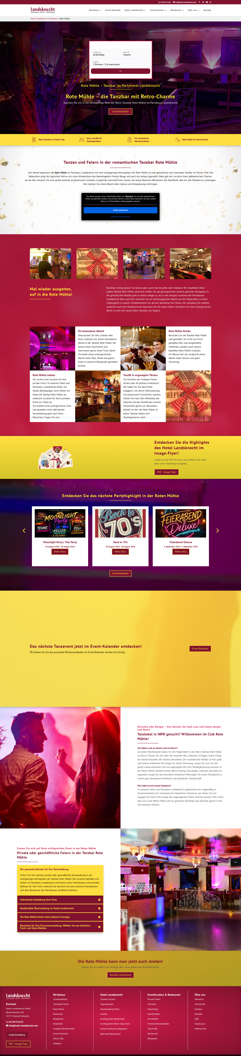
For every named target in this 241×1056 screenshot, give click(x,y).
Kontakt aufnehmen (120, 974)
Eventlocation (156, 995)
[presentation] (23, 530)
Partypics (57, 1043)
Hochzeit (152, 1004)
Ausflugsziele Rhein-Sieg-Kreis (115, 1023)
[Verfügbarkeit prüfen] (120, 71)
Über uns (200, 995)
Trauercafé (152, 1028)
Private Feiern (154, 999)
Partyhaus (53, 18)
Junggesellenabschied (63, 1028)
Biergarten (152, 1038)
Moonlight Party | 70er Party (60, 542)
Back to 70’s (120, 542)
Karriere (198, 1009)
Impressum (200, 1023)
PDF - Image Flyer (166, 472)
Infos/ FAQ (58, 1038)
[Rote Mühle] (50, 263)
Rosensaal (58, 1014)
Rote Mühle (58, 1009)
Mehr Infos (60, 551)
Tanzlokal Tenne (61, 1004)
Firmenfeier (153, 1018)
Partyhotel (58, 1023)
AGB (197, 1018)
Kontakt (11, 1004)
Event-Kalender (120, 111)
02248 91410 (166, 2)
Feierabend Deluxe (181, 542)
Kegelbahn (58, 1018)
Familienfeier (154, 1014)
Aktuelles (199, 999)
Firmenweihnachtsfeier (158, 1023)
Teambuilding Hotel (109, 1009)
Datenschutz (200, 1028)
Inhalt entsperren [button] (120, 210)
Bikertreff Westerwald (110, 1033)
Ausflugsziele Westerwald (112, 1018)
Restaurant (174, 995)
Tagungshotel (106, 1004)
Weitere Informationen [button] (120, 217)
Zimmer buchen (107, 999)
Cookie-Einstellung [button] (17, 1035)
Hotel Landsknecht (39, 18)
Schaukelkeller (60, 999)
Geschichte (200, 1004)
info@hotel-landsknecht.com (22, 1025)
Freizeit (103, 1014)
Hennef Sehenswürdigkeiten (113, 1028)
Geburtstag (153, 1009)
